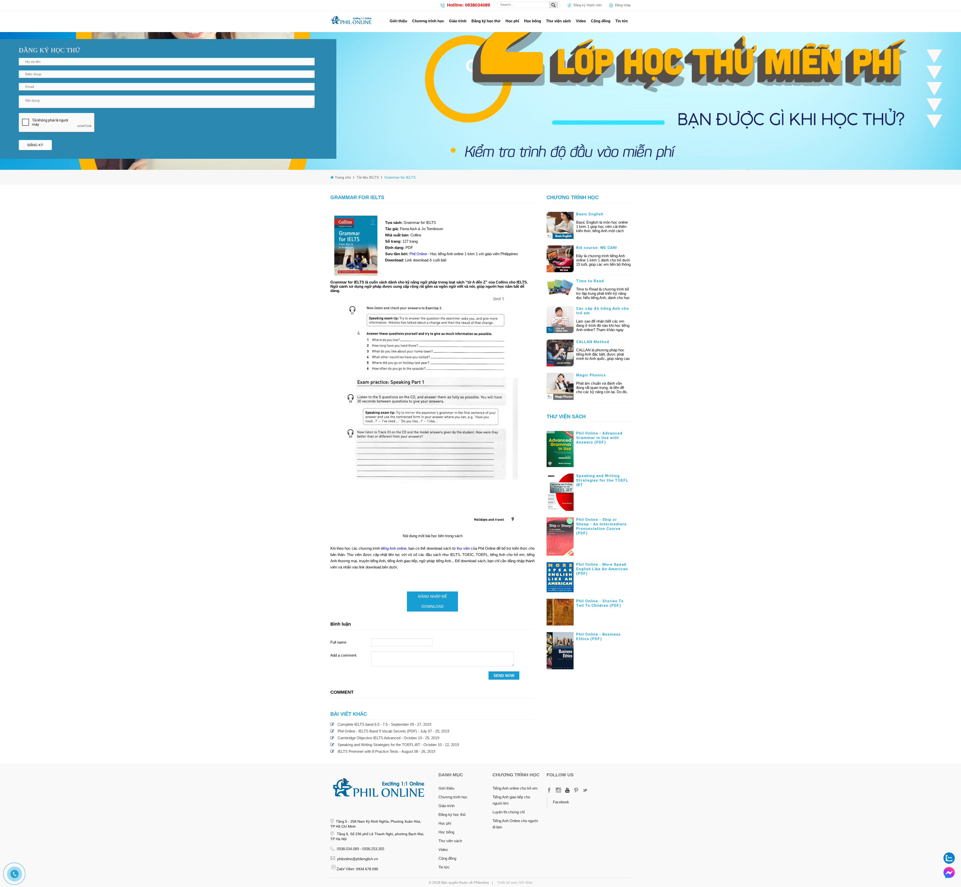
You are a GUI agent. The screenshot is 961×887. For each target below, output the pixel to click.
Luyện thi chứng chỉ (509, 812)
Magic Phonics (591, 375)
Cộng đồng (600, 21)
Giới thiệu (398, 21)
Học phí (512, 21)
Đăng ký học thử (486, 21)
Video (581, 21)
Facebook (561, 802)
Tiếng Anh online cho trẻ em (515, 788)
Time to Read (590, 281)
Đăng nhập (623, 5)
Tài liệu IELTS (367, 177)
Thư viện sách (558, 21)
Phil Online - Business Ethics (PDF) (598, 636)
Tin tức (621, 21)
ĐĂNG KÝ (35, 145)
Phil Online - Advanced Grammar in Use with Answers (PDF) (599, 438)
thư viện (463, 548)
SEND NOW (504, 675)
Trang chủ (343, 177)
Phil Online (418, 254)
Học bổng (532, 21)
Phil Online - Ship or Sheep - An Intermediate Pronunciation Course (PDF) (601, 526)
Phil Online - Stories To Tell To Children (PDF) (600, 603)
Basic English (589, 214)
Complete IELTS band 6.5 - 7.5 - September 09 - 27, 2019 (384, 724)
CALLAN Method (592, 342)
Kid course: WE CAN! (596, 247)
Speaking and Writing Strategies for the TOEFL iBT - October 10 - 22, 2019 (398, 745)
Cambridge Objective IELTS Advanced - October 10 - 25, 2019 (388, 738)
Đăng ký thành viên (588, 5)
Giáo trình (457, 21)
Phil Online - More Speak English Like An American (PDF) (602, 569)
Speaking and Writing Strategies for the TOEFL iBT (602, 480)
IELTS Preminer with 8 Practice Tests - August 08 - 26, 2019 (386, 751)
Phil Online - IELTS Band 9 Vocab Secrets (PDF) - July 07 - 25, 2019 (393, 731)
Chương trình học (428, 21)
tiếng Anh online (393, 548)
